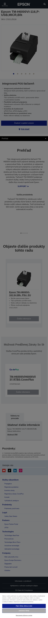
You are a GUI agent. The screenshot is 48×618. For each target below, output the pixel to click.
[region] (24, 605)
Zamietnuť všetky (24, 610)
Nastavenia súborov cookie (24, 615)
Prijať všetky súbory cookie (24, 606)
